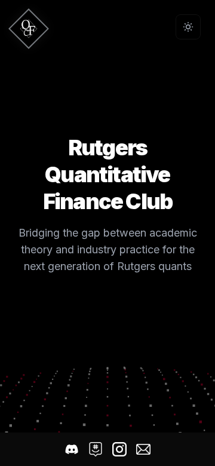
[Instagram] (119, 449)
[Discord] (71, 449)
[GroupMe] (95, 449)
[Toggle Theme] (188, 26)
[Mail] (143, 449)
